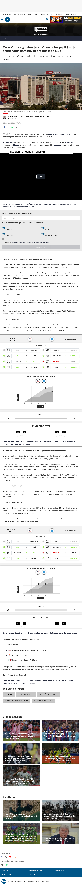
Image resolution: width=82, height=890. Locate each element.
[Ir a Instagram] (6, 857)
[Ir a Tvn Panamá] (24, 19)
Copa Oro (9, 694)
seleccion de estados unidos (16, 701)
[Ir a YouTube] (10, 857)
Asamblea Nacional (70, 14)
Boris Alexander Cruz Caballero (29, 117)
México (16, 145)
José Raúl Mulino (19, 14)
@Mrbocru (13, 119)
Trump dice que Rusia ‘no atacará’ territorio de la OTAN (59, 839)
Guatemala (68, 142)
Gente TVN (5, 871)
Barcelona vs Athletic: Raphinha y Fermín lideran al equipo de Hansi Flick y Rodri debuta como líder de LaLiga (59, 734)
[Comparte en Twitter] (8, 127)
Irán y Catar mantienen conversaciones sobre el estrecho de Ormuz (21, 816)
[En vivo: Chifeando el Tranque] (56, 19)
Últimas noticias (7, 14)
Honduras (57, 145)
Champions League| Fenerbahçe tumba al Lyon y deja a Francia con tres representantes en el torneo (59, 758)
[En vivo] (65, 17)
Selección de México (26, 694)
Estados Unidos (9, 142)
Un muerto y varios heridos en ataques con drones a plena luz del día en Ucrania (59, 816)
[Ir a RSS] (15, 857)
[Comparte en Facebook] (4, 127)
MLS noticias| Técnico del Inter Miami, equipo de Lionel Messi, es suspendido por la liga (20, 758)
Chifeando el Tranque (71, 21)
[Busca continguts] (47, 19)
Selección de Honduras (49, 694)
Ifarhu (36, 14)
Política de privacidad (35, 871)
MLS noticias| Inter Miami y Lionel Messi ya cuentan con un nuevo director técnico (20, 736)
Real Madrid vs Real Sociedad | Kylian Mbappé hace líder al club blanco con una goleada (20, 781)
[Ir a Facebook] (2, 857)
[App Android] (7, 864)
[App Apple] (3, 864)
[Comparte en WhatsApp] (12, 127)
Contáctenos (32, 874)
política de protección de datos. (39, 242)
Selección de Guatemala (43, 701)
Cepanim (29, 14)
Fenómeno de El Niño (47, 14)
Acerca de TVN (6, 874)
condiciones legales (18, 242)
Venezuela (59, 14)
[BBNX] (4, 881)
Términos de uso (60, 871)
